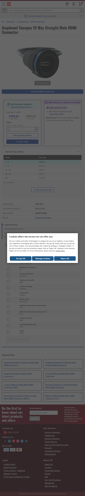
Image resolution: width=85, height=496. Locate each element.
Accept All (20, 258)
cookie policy (60, 251)
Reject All (65, 258)
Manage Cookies (43, 258)
